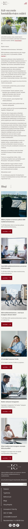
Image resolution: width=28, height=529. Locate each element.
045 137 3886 (7, 513)
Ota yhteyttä (7, 505)
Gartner (3, 56)
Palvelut (6, 489)
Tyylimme (6, 493)
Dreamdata (18, 40)
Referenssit (7, 497)
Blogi (5, 501)
